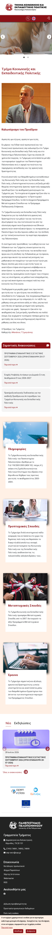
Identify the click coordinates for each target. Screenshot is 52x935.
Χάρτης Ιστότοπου (12, 874)
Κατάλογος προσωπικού (14, 866)
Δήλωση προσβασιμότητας (15, 904)
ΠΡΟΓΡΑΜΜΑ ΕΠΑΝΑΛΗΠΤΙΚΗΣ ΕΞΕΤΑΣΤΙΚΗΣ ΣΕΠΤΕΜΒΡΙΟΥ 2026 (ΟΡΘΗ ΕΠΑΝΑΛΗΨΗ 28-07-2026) (24, 356)
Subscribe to (3, 337)
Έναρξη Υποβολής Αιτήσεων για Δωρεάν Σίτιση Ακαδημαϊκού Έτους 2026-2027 (24, 376)
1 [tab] (24, 57)
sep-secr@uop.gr (13, 853)
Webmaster (9, 878)
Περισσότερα (10, 365)
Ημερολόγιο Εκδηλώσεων (14, 779)
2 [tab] (28, 57)
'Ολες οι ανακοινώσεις (12, 772)
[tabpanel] (26, 52)
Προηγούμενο (3, 37)
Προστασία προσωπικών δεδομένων (19, 908)
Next (49, 37)
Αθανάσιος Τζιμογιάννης (22, 332)
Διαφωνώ (31, 931)
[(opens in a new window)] (17, 791)
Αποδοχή (18, 931)
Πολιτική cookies (11, 913)
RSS (5, 882)
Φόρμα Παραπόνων (12, 870)
